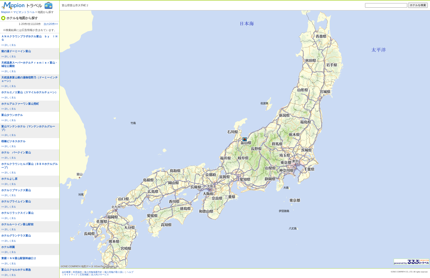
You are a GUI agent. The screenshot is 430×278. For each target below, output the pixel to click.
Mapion (5, 12)
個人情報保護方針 (93, 272)
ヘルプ (130, 272)
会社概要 (66, 272)
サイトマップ (70, 274)
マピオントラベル (24, 12)
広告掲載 (84, 274)
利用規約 (77, 272)
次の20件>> (51, 24)
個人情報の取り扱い (114, 272)
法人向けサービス (100, 274)
